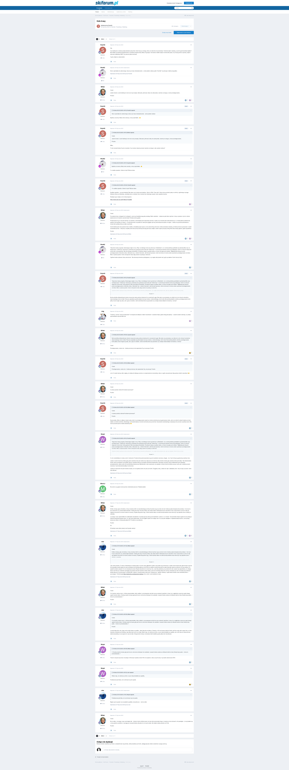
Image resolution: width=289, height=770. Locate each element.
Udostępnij (175, 26)
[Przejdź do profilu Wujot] (102, 439)
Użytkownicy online (121, 11)
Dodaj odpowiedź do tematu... (112, 749)
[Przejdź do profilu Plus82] (102, 73)
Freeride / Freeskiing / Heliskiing (119, 27)
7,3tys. (103, 324)
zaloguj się (144, 743)
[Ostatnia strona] (106, 39)
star (102, 541)
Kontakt (147, 766)
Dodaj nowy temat (166, 32)
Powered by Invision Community (144, 767)
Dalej (102, 39)
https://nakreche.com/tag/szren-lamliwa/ (133, 574)
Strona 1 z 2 (112, 39)
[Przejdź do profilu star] (102, 547)
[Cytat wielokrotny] (111, 61)
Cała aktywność (108, 8)
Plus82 (102, 67)
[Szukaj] (192, 8)
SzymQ (110, 25)
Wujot (103, 434)
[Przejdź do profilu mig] (102, 316)
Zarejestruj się (189, 3)
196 (103, 80)
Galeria (103, 11)
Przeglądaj (99, 8)
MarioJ (102, 483)
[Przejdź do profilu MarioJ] (102, 488)
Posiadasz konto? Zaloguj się (174, 3)
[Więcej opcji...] (191, 45)
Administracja (110, 11)
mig (102, 311)
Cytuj (114, 61)
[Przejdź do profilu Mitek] (102, 92)
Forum (97, 11)
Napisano (116, 44)
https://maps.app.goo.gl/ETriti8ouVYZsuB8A (121, 199)
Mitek (103, 87)
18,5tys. (103, 100)
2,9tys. (103, 447)
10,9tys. (103, 554)
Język (141, 766)
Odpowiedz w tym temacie (184, 32)
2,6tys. (103, 496)
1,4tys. (103, 58)
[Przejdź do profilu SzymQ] (98, 26)
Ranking (130, 11)
